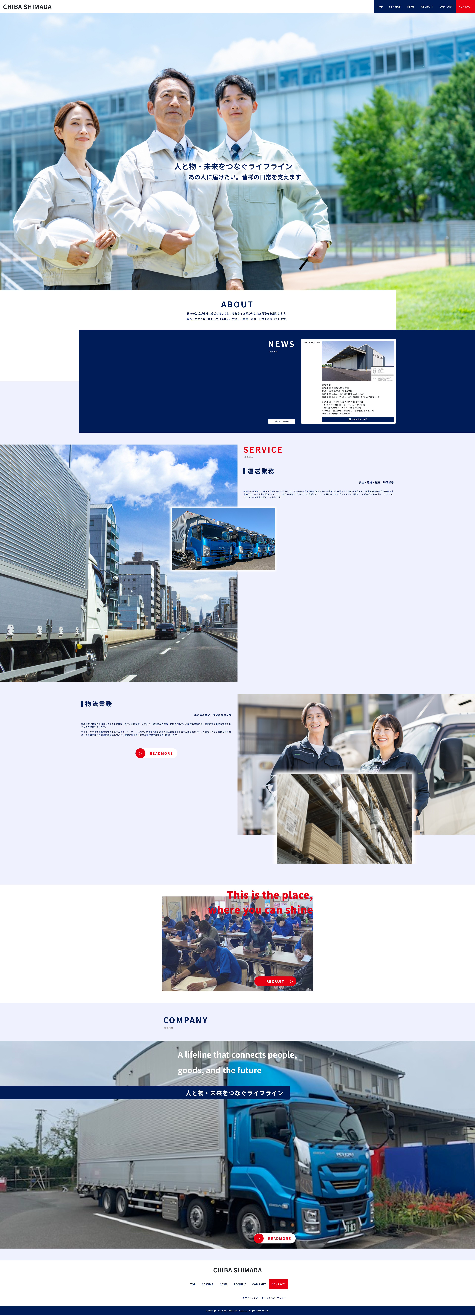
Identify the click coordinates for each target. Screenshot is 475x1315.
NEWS (411, 6)
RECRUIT (427, 6)
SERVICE (395, 6)
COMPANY (446, 6)
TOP (380, 6)
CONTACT (465, 6)
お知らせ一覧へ (281, 421)
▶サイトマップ (250, 1297)
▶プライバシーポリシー (274, 1297)
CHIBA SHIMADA (27, 6)
